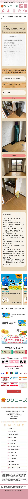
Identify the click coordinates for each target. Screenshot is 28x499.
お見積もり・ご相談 (14, 467)
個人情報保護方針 (14, 464)
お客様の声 (10, 308)
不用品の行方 (12, 452)
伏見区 (23, 308)
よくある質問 (12, 440)
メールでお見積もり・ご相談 (20, 352)
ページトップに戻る (14, 391)
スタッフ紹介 (12, 458)
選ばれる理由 (12, 431)
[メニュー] (25, 6)
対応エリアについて (14, 446)
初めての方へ (12, 428)
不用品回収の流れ (14, 434)
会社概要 (11, 461)
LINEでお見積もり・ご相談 (7, 352)
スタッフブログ (13, 455)
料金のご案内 (12, 437)
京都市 (19, 308)
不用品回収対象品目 (14, 449)
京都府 (15, 308)
